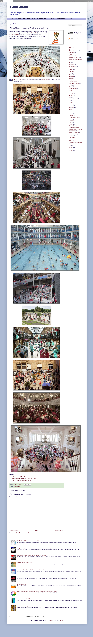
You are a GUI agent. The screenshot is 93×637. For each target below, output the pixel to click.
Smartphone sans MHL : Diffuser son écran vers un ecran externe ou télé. (34, 598)
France (70, 86)
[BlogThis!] (26, 485)
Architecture (72, 61)
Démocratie (71, 71)
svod (70, 139)
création (71, 68)
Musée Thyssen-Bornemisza (75, 110)
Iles (70, 92)
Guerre (70, 90)
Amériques (71, 55)
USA (70, 145)
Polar (70, 122)
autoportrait (71, 64)
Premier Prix (72, 125)
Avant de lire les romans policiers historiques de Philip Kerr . (30, 577)
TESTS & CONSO (61, 18)
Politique (71, 124)
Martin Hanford (33, 33)
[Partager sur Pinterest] (30, 485)
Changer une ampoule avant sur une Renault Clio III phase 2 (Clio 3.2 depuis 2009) (36, 548)
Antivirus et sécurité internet (75, 59)
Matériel (71, 105)
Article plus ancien (59, 530)
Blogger (61, 620)
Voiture (70, 148)
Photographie (17, 486)
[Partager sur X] (27, 485)
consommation (72, 66)
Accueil (10, 18)
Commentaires (73, 41)
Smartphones (72, 137)
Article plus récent (14, 530)
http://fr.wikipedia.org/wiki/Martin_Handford (22, 480)
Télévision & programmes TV (75, 142)
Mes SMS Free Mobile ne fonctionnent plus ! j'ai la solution (30, 540)
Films (70, 85)
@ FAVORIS (72, 49)
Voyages (71, 150)
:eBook (70, 47)
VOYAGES (18, 18)
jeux (70, 97)
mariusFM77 (50, 620)
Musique (71, 113)
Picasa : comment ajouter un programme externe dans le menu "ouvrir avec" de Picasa (37, 591)
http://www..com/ (20, 476)
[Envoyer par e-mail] (24, 485)
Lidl (70, 100)
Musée (70, 109)
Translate (79, 27)
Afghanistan (72, 52)
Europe (70, 80)
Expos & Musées (73, 81)
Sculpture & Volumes (74, 132)
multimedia (71, 107)
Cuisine (71, 69)
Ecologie (71, 74)
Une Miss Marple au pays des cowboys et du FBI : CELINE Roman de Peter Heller (35, 606)
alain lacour (18, 6)
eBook (70, 73)
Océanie (71, 115)
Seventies (71, 135)
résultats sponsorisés (74, 127)
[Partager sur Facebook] (28, 485)
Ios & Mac (71, 93)
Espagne (71, 78)
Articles (71, 38)
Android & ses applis (73, 57)
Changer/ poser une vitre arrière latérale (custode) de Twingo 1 (31, 555)
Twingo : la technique (21, 584)
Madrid (70, 104)
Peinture (71, 119)
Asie (70, 62)
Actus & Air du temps (74, 50)
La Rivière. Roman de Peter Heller (24, 562)
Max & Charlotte (14, 35)
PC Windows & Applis (74, 117)
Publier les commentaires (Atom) (23, 532)
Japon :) (71, 95)
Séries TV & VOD (73, 134)
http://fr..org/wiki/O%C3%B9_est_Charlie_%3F (25, 478)
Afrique (70, 54)
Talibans (71, 140)
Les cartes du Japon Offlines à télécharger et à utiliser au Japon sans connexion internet (37, 569)
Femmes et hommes (74, 83)
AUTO (70, 18)
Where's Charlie (45, 79)
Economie (71, 76)
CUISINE (52, 18)
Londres (71, 102)
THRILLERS (26, 18)
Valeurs (71, 147)
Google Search (72, 88)
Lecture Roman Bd (73, 98)
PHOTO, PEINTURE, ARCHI (39, 18)
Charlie (17, 33)
